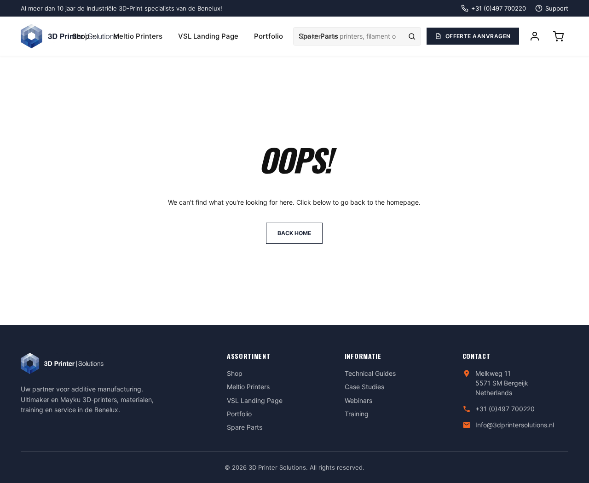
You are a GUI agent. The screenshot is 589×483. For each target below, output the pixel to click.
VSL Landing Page (208, 36)
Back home (294, 233)
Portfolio (268, 36)
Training (357, 414)
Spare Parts (244, 427)
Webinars (358, 400)
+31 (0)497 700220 (505, 409)
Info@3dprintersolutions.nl (514, 425)
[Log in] (535, 36)
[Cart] (558, 36)
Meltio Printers (137, 36)
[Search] (411, 36)
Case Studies (364, 387)
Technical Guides (370, 373)
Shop (80, 36)
